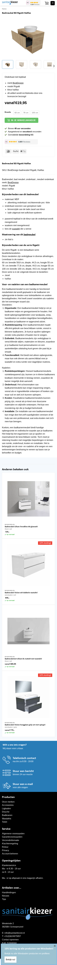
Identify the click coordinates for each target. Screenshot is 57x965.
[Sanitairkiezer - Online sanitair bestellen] (13, 3)
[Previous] (6, 38)
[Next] (50, 38)
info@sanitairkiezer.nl (15, 933)
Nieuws (5, 896)
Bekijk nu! (10, 959)
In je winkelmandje (23, 120)
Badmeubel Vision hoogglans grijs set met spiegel (25, 725)
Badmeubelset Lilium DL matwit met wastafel (23, 659)
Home (4, 9)
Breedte (8, 112)
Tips (4, 899)
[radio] (17, 113)
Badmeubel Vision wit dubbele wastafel (21, 593)
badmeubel (29, 234)
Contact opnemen (10, 939)
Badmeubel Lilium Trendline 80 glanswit (21, 527)
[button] (47, 3)
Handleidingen (9, 892)
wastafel (16, 229)
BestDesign (18, 83)
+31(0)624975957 (12, 936)
